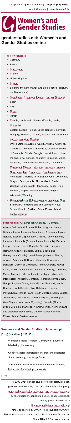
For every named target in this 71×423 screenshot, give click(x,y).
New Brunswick (42, 307)
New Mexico (49, 172)
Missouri (27, 167)
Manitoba (53, 200)
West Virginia (51, 190)
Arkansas (60, 144)
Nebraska (50, 167)
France (14, 73)
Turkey (13, 116)
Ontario (22, 209)
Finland (40, 97)
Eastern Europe (18, 130)
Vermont (14, 190)
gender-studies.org (37, 382)
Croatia (34, 139)
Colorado (27, 148)
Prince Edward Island (49, 209)
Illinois (63, 153)
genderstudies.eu (60, 396)
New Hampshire (18, 172)
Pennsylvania (27, 181)
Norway (50, 97)
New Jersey (35, 172)
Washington (36, 190)
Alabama (31, 144)
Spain (13, 102)
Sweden (59, 97)
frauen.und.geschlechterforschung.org (28, 391)
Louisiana (52, 158)
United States (17, 144)
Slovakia (60, 130)
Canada (14, 200)
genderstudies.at (20, 396)
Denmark (30, 97)
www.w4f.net (41, 410)
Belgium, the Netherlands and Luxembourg (33, 87)
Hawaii (47, 153)
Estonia (47, 120)
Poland (32, 130)
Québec (32, 209)
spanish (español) (59, 9)
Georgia (37, 153)
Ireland (14, 83)
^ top (4, 334)
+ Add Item (15, 334)
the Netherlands (18, 92)
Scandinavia (16, 97)
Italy (12, 106)
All (21, 222)
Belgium (62, 87)
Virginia (25, 190)
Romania (25, 134)
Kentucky (40, 158)
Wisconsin (15, 195)
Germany (15, 59)
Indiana (14, 158)
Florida (28, 153)
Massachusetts (30, 162)
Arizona (49, 144)
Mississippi (16, 167)
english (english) (57, 4)
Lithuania (15, 125)
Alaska (40, 144)
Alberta (24, 200)
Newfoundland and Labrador (37, 204)
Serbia (55, 134)
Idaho (55, 153)
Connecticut (39, 148)
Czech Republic (46, 130)
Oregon (14, 181)
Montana (38, 167)
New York (50, 283)
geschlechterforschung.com (23, 386)
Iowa (22, 158)
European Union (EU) (35, 222)
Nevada (61, 167)
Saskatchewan (18, 214)
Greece (14, 111)
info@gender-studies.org (54, 400)
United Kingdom (18, 78)
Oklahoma (61, 176)
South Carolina (43, 293)
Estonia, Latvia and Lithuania (26, 120)
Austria (14, 64)
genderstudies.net (59, 382)
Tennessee (43, 186)
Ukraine (36, 134)
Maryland (15, 162)
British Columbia (38, 200)
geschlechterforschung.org (54, 386)
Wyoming (27, 195)
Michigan (44, 162)
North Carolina (24, 176)
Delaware (52, 148)
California (15, 148)
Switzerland (16, 69)
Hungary (14, 134)
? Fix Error (29, 334)
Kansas (30, 158)
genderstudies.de (59, 391)
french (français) (38, 9)
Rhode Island (43, 181)
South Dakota (28, 186)
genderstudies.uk (40, 396)
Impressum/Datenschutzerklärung (50, 405)
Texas (53, 186)
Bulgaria (46, 134)
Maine (62, 158)
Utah (60, 186)
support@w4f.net (59, 410)
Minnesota (56, 162)
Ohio (51, 176)
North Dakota (40, 176)
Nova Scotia (25, 311)
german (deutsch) (34, 4)
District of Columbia (25, 264)
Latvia (56, 120)
